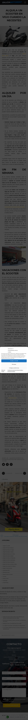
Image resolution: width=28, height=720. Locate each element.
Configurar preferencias (14, 367)
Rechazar (14, 364)
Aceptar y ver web (14, 360)
